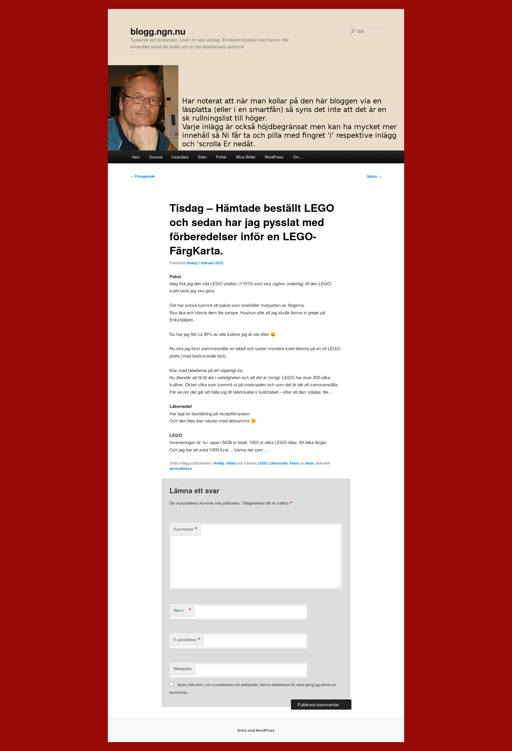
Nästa (374, 176)
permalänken (180, 468)
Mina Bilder (245, 157)
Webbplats (183, 668)
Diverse (155, 157)
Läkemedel (278, 463)
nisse (309, 463)
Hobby (219, 463)
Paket (294, 463)
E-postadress (187, 639)
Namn (182, 610)
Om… (298, 157)
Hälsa (231, 463)
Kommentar (185, 529)
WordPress (274, 157)
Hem (136, 157)
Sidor (202, 157)
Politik (221, 157)
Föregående (142, 176)
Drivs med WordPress (256, 730)
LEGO (262, 463)
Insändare (180, 157)
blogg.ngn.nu (157, 31)
